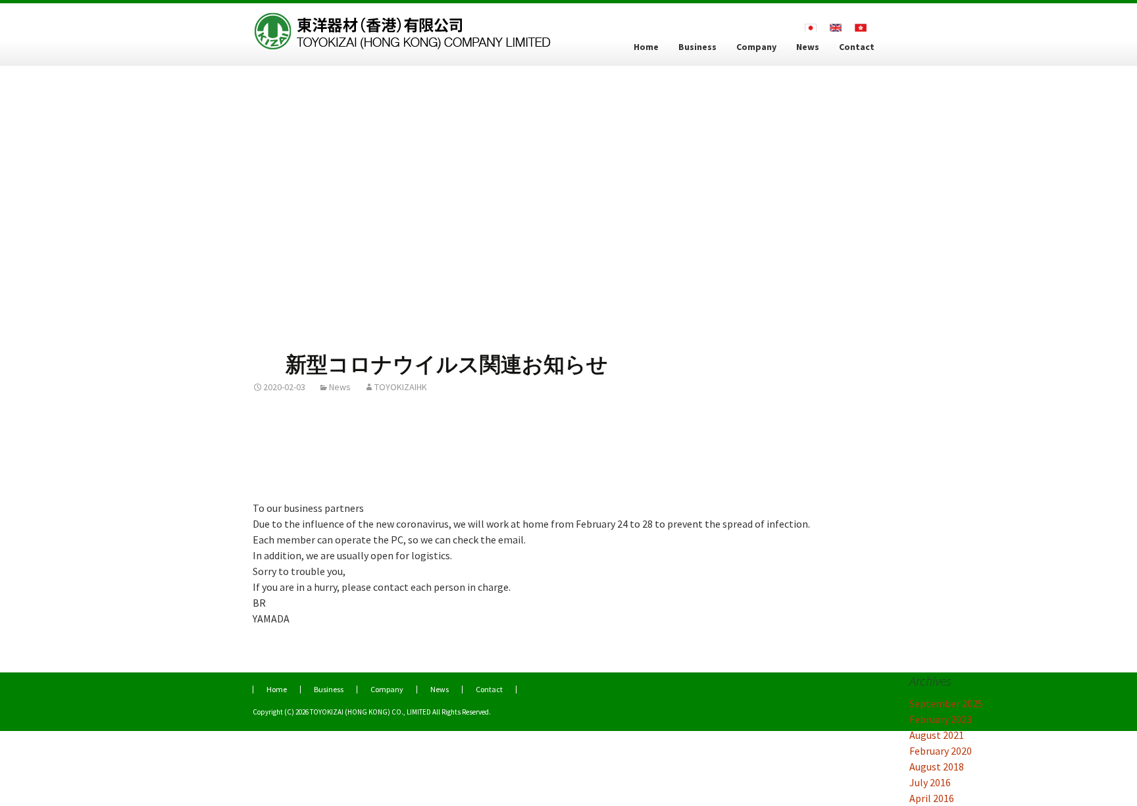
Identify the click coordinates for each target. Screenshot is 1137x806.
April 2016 (931, 798)
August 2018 (936, 766)
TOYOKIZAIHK (400, 387)
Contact (856, 47)
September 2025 (946, 703)
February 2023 (940, 719)
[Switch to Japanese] (810, 27)
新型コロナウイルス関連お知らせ (447, 364)
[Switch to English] (835, 27)
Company (756, 47)
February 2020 (940, 750)
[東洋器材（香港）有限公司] (404, 25)
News (807, 47)
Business (697, 47)
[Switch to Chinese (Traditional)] (860, 27)
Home (646, 47)
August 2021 (936, 735)
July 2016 (930, 782)
